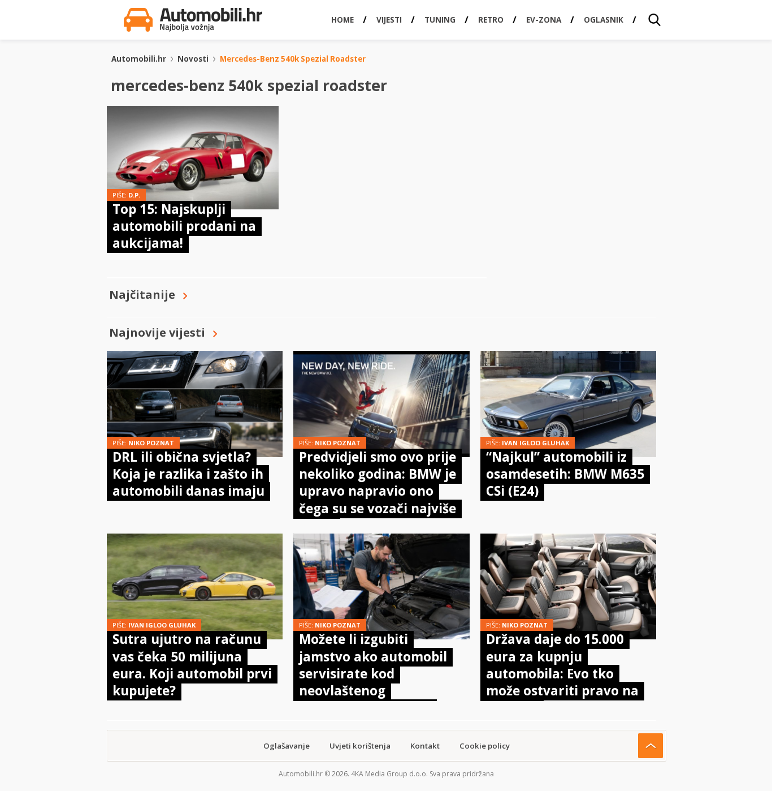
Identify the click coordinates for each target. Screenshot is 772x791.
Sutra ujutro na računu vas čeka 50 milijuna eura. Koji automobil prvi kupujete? (192, 664)
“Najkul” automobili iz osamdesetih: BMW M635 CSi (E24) (565, 474)
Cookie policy (484, 746)
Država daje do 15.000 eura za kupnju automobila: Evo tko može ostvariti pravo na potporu (562, 673)
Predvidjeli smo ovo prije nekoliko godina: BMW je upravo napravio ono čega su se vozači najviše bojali (377, 491)
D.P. (134, 195)
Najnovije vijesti (157, 332)
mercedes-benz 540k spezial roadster (293, 59)
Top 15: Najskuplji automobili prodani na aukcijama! (184, 226)
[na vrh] (650, 745)
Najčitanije (142, 294)
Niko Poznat (151, 443)
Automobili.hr (138, 59)
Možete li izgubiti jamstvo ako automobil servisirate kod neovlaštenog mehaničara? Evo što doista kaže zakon (373, 682)
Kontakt (425, 746)
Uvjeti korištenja (360, 746)
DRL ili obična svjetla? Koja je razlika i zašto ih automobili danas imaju (188, 474)
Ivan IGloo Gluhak (535, 443)
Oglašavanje (286, 746)
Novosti (193, 59)
